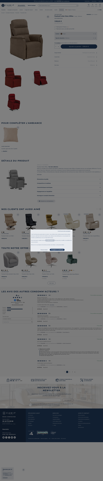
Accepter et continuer (57, 249)
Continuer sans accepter (64, 231)
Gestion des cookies (50, 240)
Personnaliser (44, 249)
